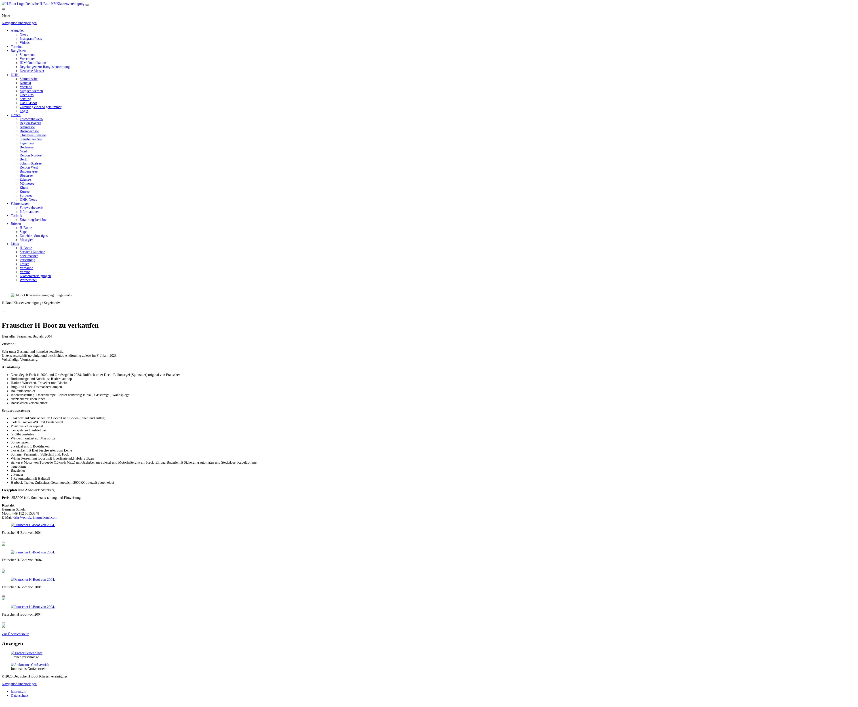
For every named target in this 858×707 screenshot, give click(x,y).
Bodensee (27, 147)
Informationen (30, 211)
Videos (24, 42)
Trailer (24, 264)
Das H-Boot (28, 103)
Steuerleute (27, 55)
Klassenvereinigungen (35, 276)
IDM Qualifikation (33, 63)
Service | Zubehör (32, 252)
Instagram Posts (31, 38)
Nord (23, 151)
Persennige (27, 260)
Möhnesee (27, 183)
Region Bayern (30, 123)
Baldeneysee (29, 171)
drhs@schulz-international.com (35, 517)
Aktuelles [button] (17, 30)
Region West (29, 167)
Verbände (26, 268)
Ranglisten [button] (18, 51)
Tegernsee (27, 143)
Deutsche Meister (32, 71)
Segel (23, 232)
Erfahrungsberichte (33, 220)
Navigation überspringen (19, 23)
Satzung (25, 99)
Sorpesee (26, 195)
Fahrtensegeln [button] (20, 203)
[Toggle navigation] (87, 5)
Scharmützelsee (31, 163)
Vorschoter (27, 59)
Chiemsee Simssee (33, 135)
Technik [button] (16, 215)
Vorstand (26, 87)
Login (24, 111)
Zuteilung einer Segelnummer (40, 107)
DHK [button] (15, 75)
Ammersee (27, 127)
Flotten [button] (16, 115)
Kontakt (25, 83)
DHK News (28, 199)
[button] (33, 525)
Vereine (25, 272)
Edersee (25, 179)
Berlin (24, 159)
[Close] (3, 9)
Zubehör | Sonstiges (34, 236)
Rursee (24, 191)
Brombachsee (29, 131)
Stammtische (29, 79)
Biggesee (26, 175)
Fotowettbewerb (31, 119)
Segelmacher (29, 256)
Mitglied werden (31, 91)
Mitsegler (26, 240)
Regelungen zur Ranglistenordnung (45, 67)
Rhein (24, 187)
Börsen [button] (16, 224)
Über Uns (27, 95)
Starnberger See (31, 139)
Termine (16, 47)
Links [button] (15, 244)
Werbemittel (28, 280)
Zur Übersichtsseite (15, 634)
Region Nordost (31, 155)
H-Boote (26, 228)
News (24, 34)
